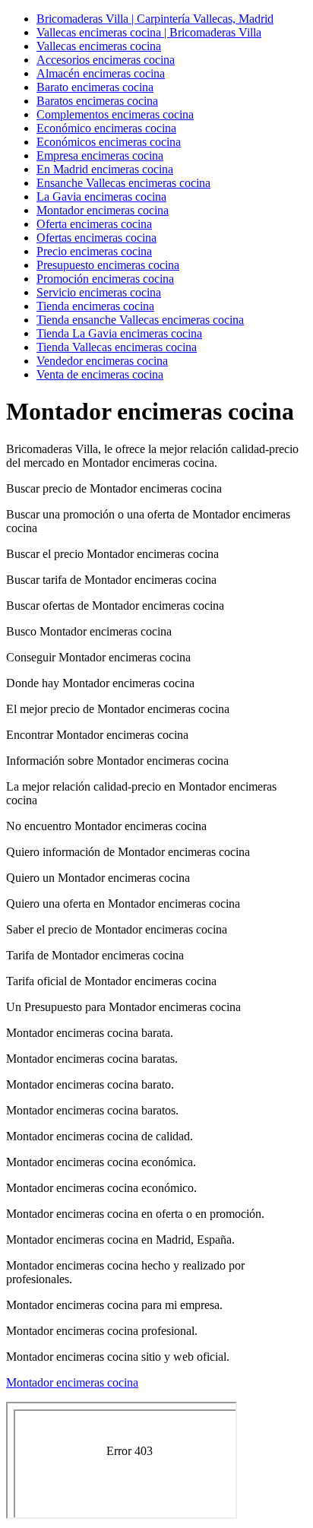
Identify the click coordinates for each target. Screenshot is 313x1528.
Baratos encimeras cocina (97, 100)
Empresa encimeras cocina (99, 155)
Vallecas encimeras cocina (98, 46)
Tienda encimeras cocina (95, 306)
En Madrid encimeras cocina (104, 169)
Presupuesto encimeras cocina (107, 264)
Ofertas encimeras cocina (96, 237)
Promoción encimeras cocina (105, 278)
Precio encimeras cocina (94, 251)
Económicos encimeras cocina (108, 141)
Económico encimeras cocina (106, 128)
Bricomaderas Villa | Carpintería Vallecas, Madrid (154, 18)
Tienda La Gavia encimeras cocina (119, 333)
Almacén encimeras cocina (100, 73)
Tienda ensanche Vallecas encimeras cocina (140, 319)
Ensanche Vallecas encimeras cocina (123, 182)
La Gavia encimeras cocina (101, 196)
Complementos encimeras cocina (115, 114)
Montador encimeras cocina (102, 210)
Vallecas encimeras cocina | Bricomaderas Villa (148, 32)
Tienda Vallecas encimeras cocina (116, 347)
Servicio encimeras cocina (98, 292)
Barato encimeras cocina (94, 87)
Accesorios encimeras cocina (105, 59)
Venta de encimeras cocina (99, 374)
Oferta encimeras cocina (94, 223)
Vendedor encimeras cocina (102, 360)
